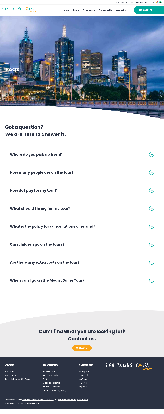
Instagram (84, 371)
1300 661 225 (145, 10)
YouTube (83, 379)
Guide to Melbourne (52, 383)
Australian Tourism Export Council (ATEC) (38, 400)
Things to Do (105, 10)
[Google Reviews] (157, 2)
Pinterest (83, 383)
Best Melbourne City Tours (17, 379)
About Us (121, 10)
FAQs (117, 2)
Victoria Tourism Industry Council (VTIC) (73, 400)
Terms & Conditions (52, 386)
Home (66, 10)
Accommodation (136, 2)
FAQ (45, 379)
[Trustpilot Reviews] (160, 2)
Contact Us (149, 2)
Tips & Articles (49, 371)
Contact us (82, 348)
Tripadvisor (84, 386)
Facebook (83, 375)
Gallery (124, 2)
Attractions (89, 10)
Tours (76, 10)
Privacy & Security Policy (54, 390)
